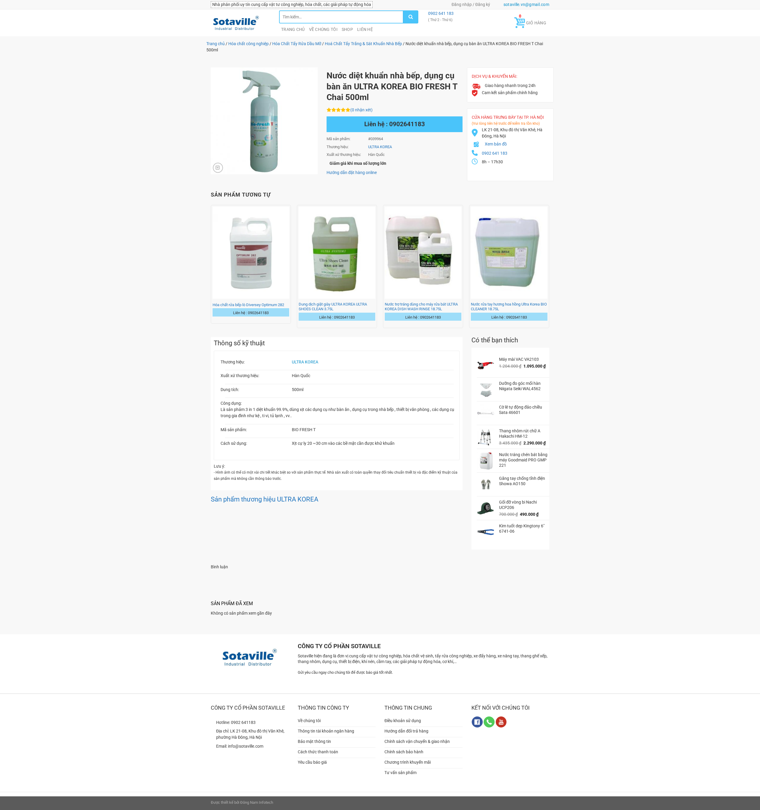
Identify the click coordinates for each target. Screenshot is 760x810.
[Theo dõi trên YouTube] (501, 721)
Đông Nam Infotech (256, 802)
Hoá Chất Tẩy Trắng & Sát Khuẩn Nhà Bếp (363, 43)
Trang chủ (293, 29)
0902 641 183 (440, 13)
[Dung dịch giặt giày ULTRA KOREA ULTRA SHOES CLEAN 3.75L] (337, 252)
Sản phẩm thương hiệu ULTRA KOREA (264, 499)
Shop (347, 29)
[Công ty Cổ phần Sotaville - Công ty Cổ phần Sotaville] (240, 23)
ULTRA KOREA (305, 362)
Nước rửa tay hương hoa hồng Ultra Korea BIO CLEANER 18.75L (509, 306)
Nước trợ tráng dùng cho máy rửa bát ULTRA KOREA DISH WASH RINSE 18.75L (421, 306)
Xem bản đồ (496, 144)
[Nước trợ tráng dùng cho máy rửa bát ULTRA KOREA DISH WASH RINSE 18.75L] (423, 252)
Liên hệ (365, 29)
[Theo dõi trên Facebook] (477, 721)
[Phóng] (218, 168)
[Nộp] (410, 16)
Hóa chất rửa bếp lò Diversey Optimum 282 (248, 305)
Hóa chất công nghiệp (248, 43)
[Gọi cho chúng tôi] (489, 721)
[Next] (548, 266)
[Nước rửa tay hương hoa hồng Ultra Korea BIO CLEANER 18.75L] (509, 252)
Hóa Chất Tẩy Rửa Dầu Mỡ (296, 43)
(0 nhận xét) (361, 109)
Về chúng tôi (323, 29)
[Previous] (211, 266)
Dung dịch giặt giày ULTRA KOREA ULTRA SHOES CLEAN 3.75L (333, 306)
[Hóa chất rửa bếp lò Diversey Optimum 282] (251, 252)
